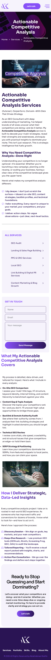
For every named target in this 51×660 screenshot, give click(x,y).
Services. (7, 650)
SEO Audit (16, 243)
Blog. (34, 650)
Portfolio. (17, 650)
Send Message (25, 345)
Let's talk (31, 6)
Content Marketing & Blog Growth (24, 284)
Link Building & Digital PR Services (23, 274)
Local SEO (16, 265)
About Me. (43, 650)
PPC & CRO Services (21, 258)
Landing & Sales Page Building (26, 250)
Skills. (27, 650)
